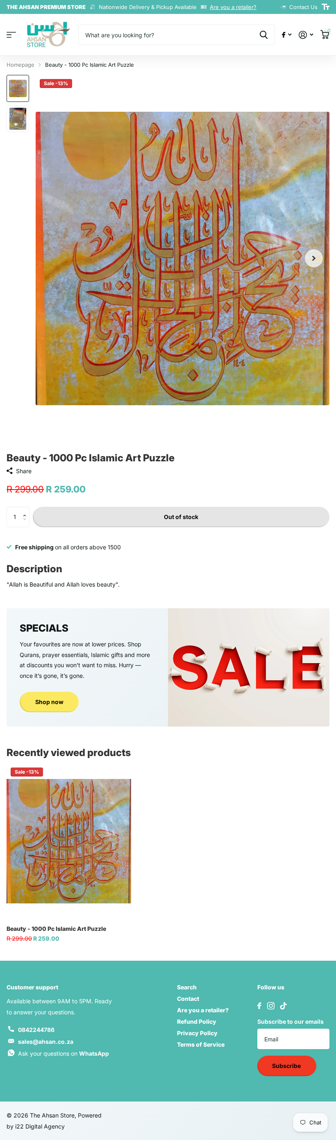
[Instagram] (271, 1005)
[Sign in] (305, 35)
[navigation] (18, 88)
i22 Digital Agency (40, 1126)
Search (187, 987)
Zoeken (263, 35)
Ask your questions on (63, 1053)
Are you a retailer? (233, 7)
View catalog (11, 35)
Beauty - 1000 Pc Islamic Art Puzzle (56, 928)
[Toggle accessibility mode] (325, 7)
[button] (26, 510)
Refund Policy (196, 1021)
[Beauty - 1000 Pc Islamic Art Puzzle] (69, 841)
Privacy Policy (197, 1032)
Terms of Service (201, 1044)
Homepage (20, 64)
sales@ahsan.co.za (45, 1041)
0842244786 (36, 1029)
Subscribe (287, 1065)
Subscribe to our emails (290, 1021)
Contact (188, 998)
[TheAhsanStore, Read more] (287, 35)
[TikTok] (283, 1005)
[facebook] (259, 1005)
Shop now (49, 701)
